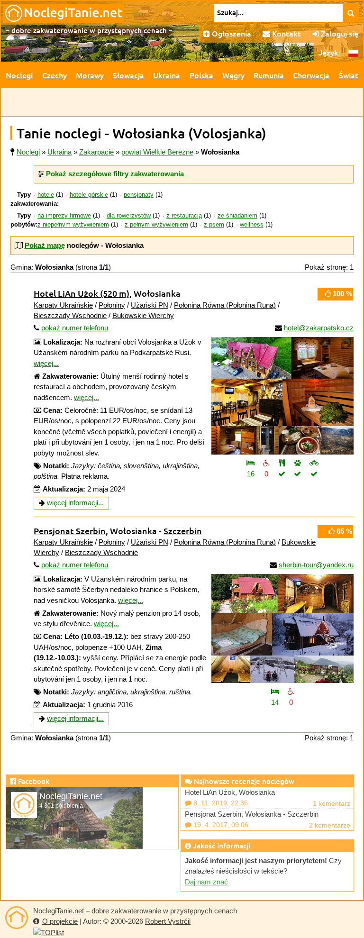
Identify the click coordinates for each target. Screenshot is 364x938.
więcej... (46, 363)
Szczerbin (183, 530)
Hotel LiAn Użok (81, 293)
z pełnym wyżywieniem (156, 224)
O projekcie (60, 921)
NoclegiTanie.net (58, 911)
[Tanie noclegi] (16, 917)
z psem (214, 224)
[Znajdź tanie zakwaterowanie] (351, 12)
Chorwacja (311, 75)
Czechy (54, 75)
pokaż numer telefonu (74, 328)
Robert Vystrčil (168, 921)
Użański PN (149, 305)
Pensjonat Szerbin (70, 530)
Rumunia (269, 75)
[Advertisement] (182, 102)
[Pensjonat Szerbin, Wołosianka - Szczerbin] (282, 628)
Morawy (90, 75)
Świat (348, 75)
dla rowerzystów (129, 215)
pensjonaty (139, 194)
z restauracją (184, 215)
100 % (341, 294)
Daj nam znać (206, 882)
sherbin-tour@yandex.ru (316, 565)
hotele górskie (89, 194)
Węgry (233, 75)
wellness (252, 224)
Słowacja (128, 75)
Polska (201, 75)
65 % (343, 531)
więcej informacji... (75, 503)
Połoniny (112, 305)
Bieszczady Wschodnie (70, 315)
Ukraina (166, 75)
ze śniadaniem (237, 215)
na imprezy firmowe (64, 215)
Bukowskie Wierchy (143, 315)
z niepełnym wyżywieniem (73, 224)
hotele (45, 194)
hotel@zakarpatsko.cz (319, 328)
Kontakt (285, 33)
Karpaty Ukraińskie (63, 305)
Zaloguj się (338, 33)
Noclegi (19, 75)
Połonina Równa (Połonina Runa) (225, 305)
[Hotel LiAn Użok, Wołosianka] (282, 396)
